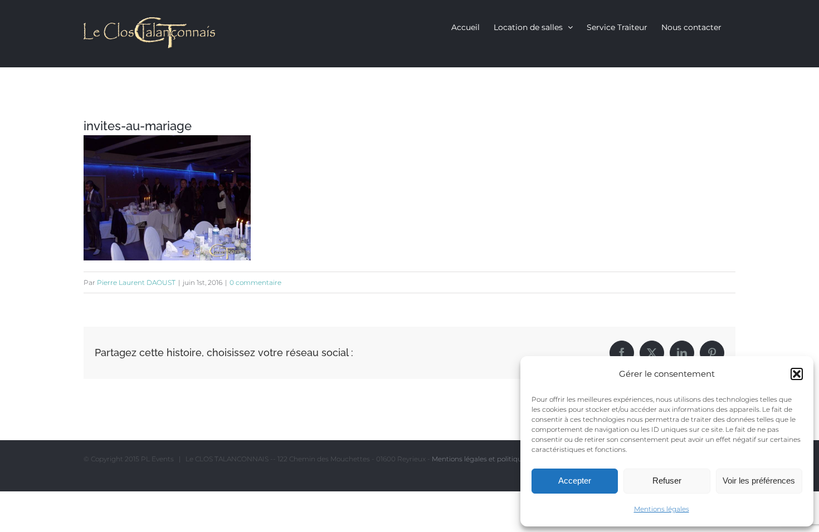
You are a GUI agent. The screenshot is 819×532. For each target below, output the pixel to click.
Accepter (574, 480)
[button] (796, 374)
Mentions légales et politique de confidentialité (508, 459)
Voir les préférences (759, 480)
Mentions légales (661, 509)
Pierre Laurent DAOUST (136, 282)
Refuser (666, 480)
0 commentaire (255, 282)
